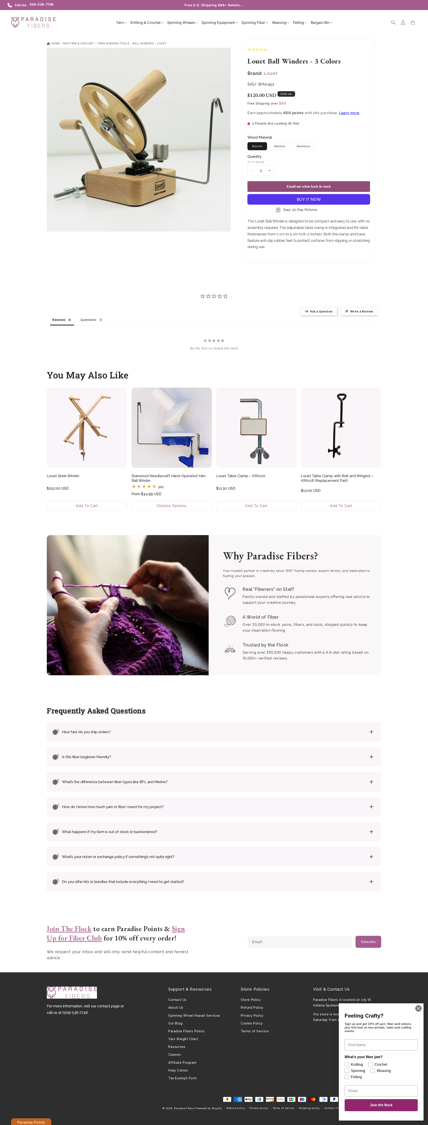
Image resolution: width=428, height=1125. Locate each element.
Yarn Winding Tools (113, 43)
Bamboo (306, 147)
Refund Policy (252, 1007)
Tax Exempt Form (182, 1078)
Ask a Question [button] (321, 311)
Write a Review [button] (361, 311)
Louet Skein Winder (63, 476)
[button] (120, 22)
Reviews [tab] (58, 320)
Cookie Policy (252, 1023)
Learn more (349, 113)
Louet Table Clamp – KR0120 (240, 476)
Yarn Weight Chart (183, 1039)
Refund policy (235, 1108)
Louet (162, 43)
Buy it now (309, 199)
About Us (175, 1007)
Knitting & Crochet (79, 43)
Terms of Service (255, 1031)
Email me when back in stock (309, 186)
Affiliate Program (182, 1062)
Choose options (172, 506)
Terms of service (283, 1108)
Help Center (178, 1070)
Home (55, 43)
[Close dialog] (418, 1008)
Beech (259, 147)
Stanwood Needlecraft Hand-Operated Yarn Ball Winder (169, 478)
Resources (176, 1047)
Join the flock (381, 1105)
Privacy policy (258, 1108)
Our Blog (175, 1023)
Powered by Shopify (208, 1108)
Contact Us (177, 1000)
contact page (108, 1006)
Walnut (282, 147)
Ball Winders (143, 43)
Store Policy (251, 1000)
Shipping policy (309, 1108)
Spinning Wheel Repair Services (194, 1015)
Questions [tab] (88, 320)
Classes (174, 1054)
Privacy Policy (252, 1015)
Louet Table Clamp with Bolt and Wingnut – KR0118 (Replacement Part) (337, 478)
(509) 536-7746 (75, 1012)
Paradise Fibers (184, 1108)
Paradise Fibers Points (186, 1031)
